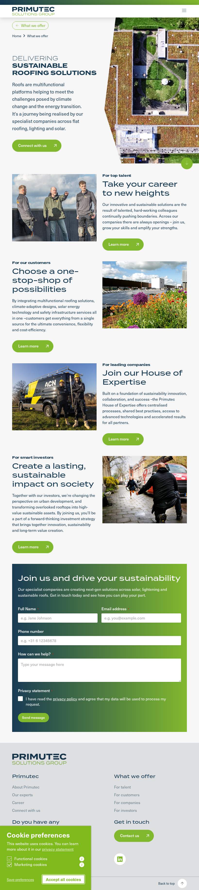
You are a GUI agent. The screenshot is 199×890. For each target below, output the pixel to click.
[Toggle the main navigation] (184, 11)
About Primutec (26, 786)
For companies (127, 802)
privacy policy (65, 698)
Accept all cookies (63, 879)
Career (18, 802)
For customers (127, 794)
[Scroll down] (187, 163)
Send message (33, 717)
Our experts (22, 794)
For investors (125, 810)
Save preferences (20, 879)
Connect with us (26, 810)
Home (16, 36)
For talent (122, 786)
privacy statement (58, 849)
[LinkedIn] (120, 859)
